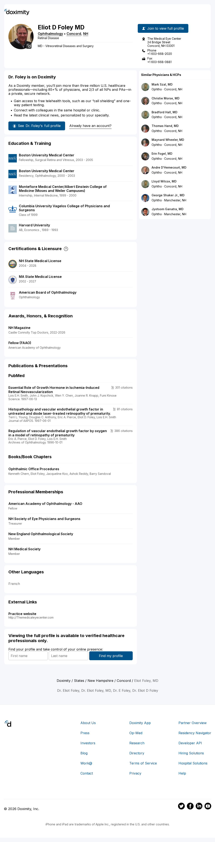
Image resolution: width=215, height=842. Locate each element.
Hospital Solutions (192, 763)
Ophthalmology (50, 34)
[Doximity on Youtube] (208, 806)
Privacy (135, 773)
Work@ (86, 763)
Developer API (190, 743)
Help (182, 773)
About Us (88, 723)
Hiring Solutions (191, 753)
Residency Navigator (194, 733)
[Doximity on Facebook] (190, 806)
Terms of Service (143, 763)
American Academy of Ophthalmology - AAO (45, 504)
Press (84, 733)
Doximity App (140, 723)
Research (136, 743)
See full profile (39, 126)
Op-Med (135, 733)
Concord (74, 34)
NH (85, 34)
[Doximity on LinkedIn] (199, 806)
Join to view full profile (165, 28)
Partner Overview (192, 723)
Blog (84, 753)
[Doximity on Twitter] (181, 806)
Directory (136, 753)
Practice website (22, 614)
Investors (87, 743)
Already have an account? (90, 126)
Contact (86, 773)
